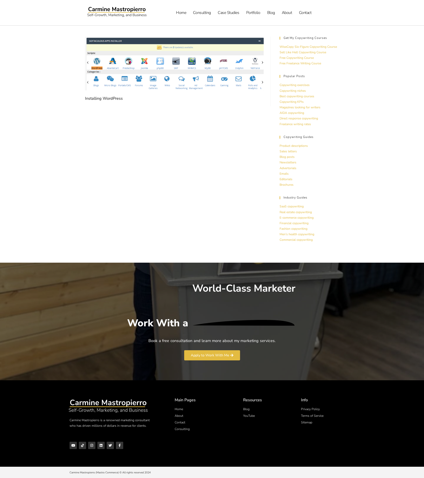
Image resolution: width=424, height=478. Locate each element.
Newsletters (288, 162)
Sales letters (288, 151)
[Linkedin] (101, 445)
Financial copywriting (294, 223)
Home (181, 12)
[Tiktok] (82, 445)
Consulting (202, 12)
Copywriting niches (293, 91)
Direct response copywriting (299, 118)
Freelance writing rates (295, 124)
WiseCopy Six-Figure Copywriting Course (308, 47)
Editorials (286, 179)
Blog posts (287, 157)
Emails (284, 174)
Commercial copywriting (296, 240)
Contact (305, 12)
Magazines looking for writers (300, 107)
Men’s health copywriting (297, 234)
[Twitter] (110, 445)
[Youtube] (73, 445)
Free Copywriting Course (297, 58)
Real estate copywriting (296, 212)
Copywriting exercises (295, 85)
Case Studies (228, 12)
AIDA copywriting (292, 113)
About (287, 12)
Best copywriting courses (297, 96)
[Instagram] (91, 445)
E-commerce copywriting (297, 218)
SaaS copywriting (292, 206)
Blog (271, 12)
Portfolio (253, 12)
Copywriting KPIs (292, 102)
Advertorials (288, 168)
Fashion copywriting (293, 229)
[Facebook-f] (119, 445)
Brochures (286, 185)
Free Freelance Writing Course (300, 63)
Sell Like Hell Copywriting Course (303, 52)
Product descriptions (294, 146)
